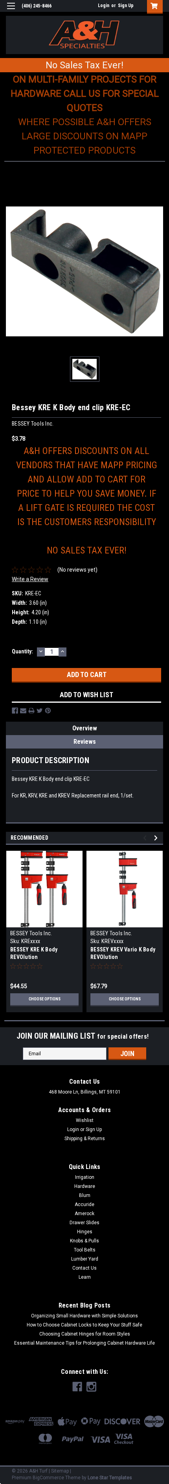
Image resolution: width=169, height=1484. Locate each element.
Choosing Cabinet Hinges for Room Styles (84, 1334)
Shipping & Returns (84, 1138)
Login (103, 5)
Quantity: (22, 651)
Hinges (84, 1231)
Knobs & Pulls (84, 1241)
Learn (85, 1277)
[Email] (23, 710)
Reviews (84, 741)
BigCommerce (48, 1477)
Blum (84, 1195)
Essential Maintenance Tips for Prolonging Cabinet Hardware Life (84, 1343)
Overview (84, 728)
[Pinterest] (48, 710)
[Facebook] (15, 710)
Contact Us (84, 1268)
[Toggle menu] (11, 11)
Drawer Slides (84, 1222)
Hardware (84, 1186)
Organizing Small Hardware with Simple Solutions (84, 1316)
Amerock (84, 1213)
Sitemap (60, 1471)
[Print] (31, 710)
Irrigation (84, 1177)
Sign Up (126, 5)
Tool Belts (85, 1250)
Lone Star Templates (110, 1477)
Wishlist (85, 1120)
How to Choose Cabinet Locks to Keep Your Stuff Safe (84, 1325)
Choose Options (45, 999)
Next (157, 838)
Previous (146, 838)
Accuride (84, 1204)
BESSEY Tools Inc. (31, 933)
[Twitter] (40, 710)
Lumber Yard (84, 1259)
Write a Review (30, 579)
